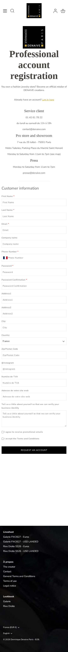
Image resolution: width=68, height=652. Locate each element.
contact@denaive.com (34, 129)
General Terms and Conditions (19, 576)
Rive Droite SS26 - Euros (16, 546)
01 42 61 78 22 (34, 117)
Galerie (7, 601)
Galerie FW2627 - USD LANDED (20, 541)
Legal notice (9, 585)
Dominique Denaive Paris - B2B (25, 639)
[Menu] (5, 10)
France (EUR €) (10, 627)
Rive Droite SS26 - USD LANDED (20, 551)
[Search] (12, 11)
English (6, 633)
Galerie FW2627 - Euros (16, 536)
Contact (7, 571)
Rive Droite (9, 606)
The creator (9, 566)
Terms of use (10, 581)
